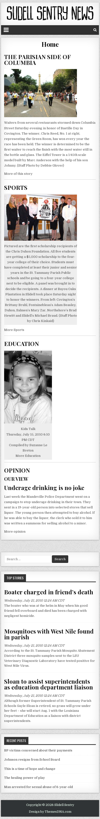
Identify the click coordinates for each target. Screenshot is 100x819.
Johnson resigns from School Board (32, 759)
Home (50, 44)
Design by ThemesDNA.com (50, 811)
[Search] (95, 30)
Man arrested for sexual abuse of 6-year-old (38, 787)
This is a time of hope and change (29, 769)
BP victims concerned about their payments (38, 750)
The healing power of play (24, 778)
